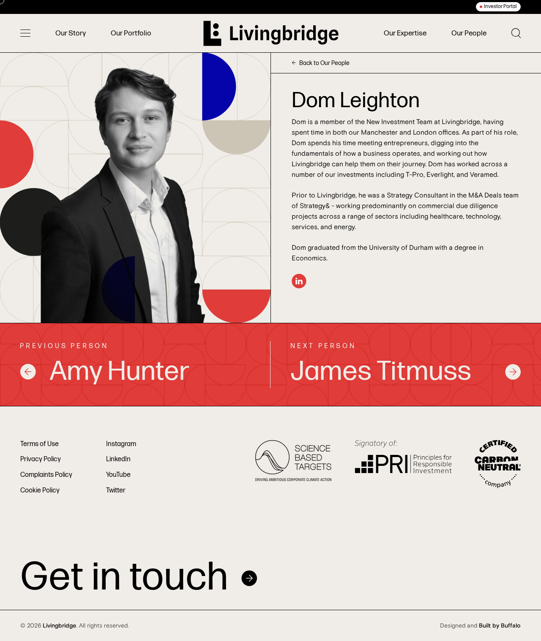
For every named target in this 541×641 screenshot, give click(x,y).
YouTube (118, 475)
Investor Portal (500, 6)
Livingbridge (59, 626)
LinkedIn (118, 459)
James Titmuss (380, 371)
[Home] (271, 33)
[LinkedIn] (299, 281)
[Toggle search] (516, 33)
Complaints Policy (46, 475)
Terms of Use (39, 444)
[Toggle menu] (25, 33)
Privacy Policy (40, 459)
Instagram (121, 444)
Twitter (116, 491)
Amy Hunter (119, 371)
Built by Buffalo (500, 626)
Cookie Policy (40, 491)
